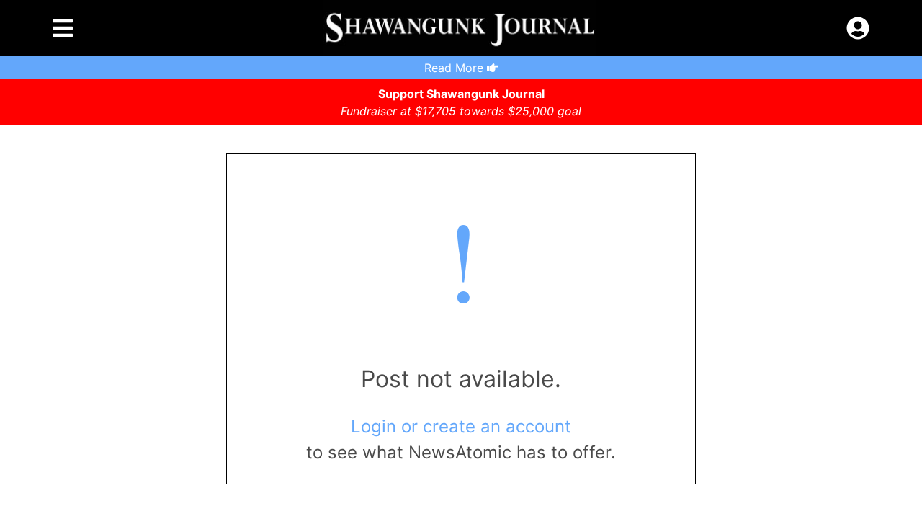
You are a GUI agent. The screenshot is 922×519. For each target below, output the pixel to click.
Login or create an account (461, 426)
